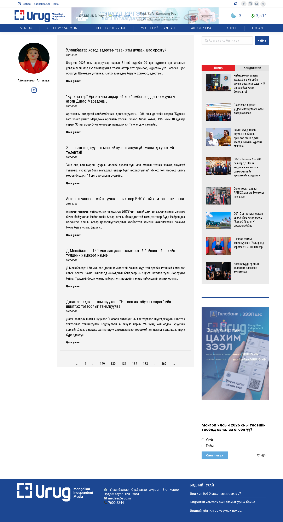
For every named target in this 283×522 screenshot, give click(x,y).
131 (123, 364)
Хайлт (262, 40)
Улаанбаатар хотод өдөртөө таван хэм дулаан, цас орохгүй (116, 50)
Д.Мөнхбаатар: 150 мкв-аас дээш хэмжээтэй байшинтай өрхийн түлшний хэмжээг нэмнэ (120, 253)
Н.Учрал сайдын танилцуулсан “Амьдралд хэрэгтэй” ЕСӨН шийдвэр (249, 243)
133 (145, 364)
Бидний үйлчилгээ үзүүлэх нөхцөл (216, 510)
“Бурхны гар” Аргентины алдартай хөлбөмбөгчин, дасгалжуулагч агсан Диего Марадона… (120, 99)
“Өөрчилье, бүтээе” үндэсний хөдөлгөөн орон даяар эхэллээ (249, 109)
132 (134, 364)
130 (113, 364)
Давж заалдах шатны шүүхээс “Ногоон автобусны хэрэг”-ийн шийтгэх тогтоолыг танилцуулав (118, 304)
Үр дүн (261, 455)
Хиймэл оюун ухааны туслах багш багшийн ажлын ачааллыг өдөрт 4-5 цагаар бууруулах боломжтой (249, 83)
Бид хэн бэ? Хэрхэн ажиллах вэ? (215, 494)
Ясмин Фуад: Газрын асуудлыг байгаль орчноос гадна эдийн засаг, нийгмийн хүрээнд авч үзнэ (248, 138)
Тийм (209, 446)
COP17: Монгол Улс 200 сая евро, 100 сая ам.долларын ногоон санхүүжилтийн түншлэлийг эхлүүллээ (247, 167)
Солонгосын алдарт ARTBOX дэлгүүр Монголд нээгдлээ (249, 192)
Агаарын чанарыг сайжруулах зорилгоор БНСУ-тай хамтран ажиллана (125, 198)
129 (102, 364)
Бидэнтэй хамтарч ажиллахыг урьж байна (222, 502)
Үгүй (209, 440)
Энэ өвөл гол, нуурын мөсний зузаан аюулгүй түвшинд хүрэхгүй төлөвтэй (120, 150)
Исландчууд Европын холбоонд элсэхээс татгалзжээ (246, 268)
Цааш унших (73, 81)
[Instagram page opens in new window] (34, 90)
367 (163, 364)
